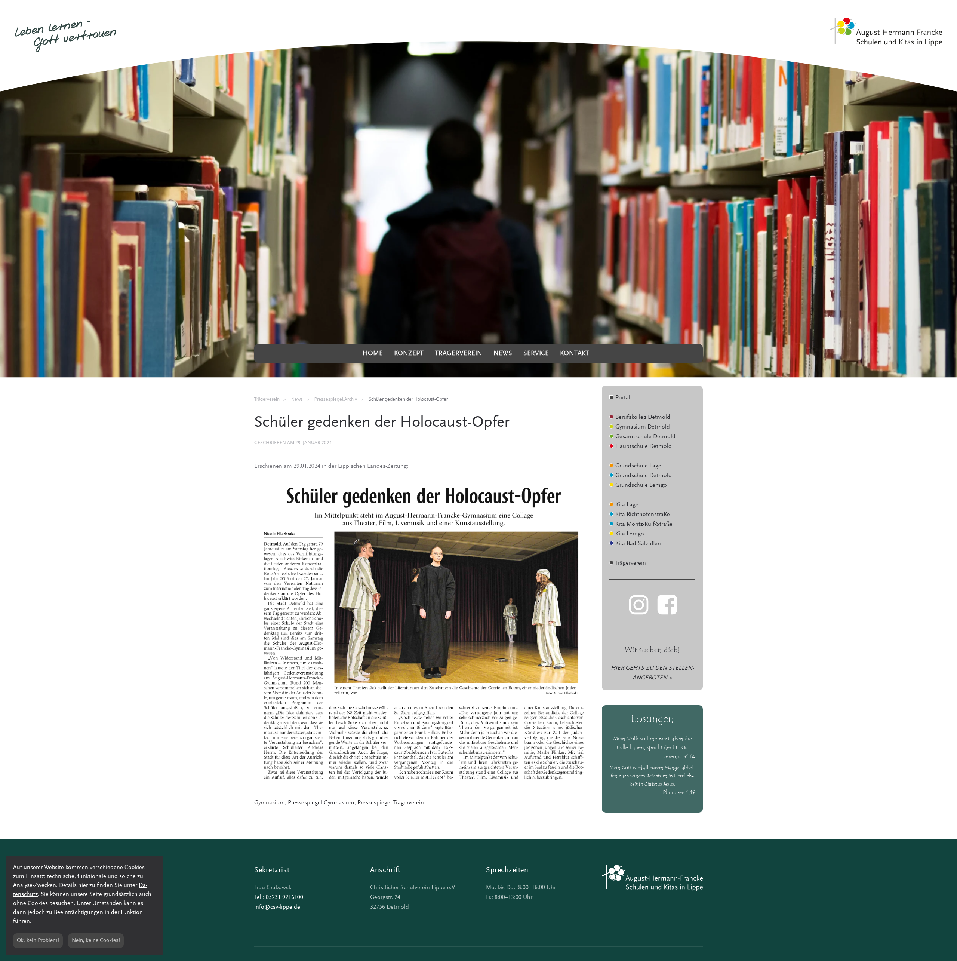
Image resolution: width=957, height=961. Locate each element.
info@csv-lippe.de (277, 907)
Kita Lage (626, 505)
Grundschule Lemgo (641, 485)
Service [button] (536, 353)
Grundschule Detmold (643, 476)
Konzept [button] (409, 353)
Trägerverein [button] (458, 353)
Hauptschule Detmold (643, 446)
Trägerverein (630, 563)
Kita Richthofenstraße (642, 515)
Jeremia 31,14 (679, 757)
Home (373, 353)
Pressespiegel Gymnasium (321, 803)
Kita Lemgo (629, 534)
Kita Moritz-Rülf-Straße (644, 524)
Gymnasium (269, 803)
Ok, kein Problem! (38, 940)
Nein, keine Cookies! (96, 940)
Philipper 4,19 (679, 793)
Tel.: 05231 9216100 (278, 897)
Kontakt (574, 353)
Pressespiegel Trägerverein (390, 803)
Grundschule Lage (638, 466)
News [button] (502, 353)
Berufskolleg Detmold (642, 417)
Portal (622, 398)
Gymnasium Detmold (642, 427)
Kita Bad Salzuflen (638, 544)
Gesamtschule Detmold (645, 437)
